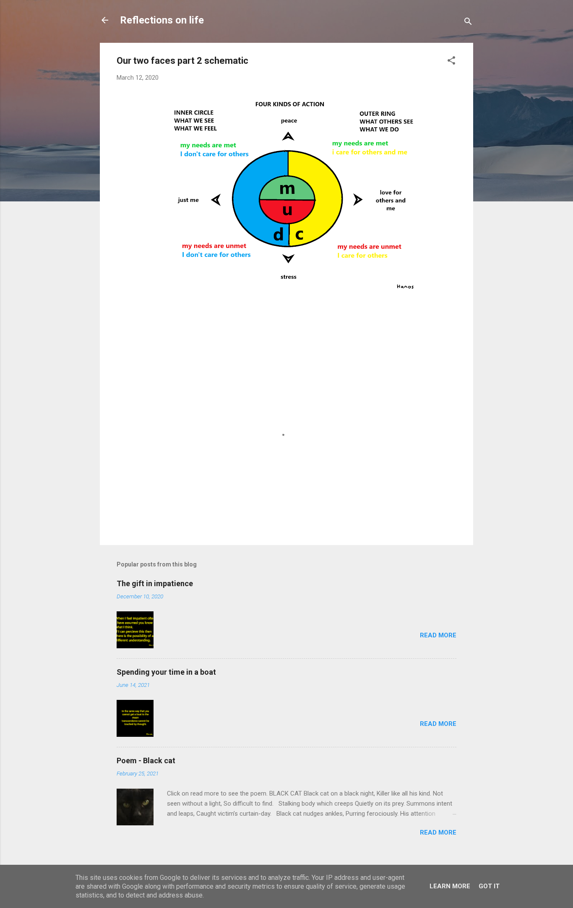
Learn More (450, 886)
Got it (489, 886)
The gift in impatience (155, 583)
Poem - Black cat (146, 760)
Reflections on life (162, 20)
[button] (451, 61)
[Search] (468, 23)
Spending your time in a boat (166, 672)
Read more (438, 635)
